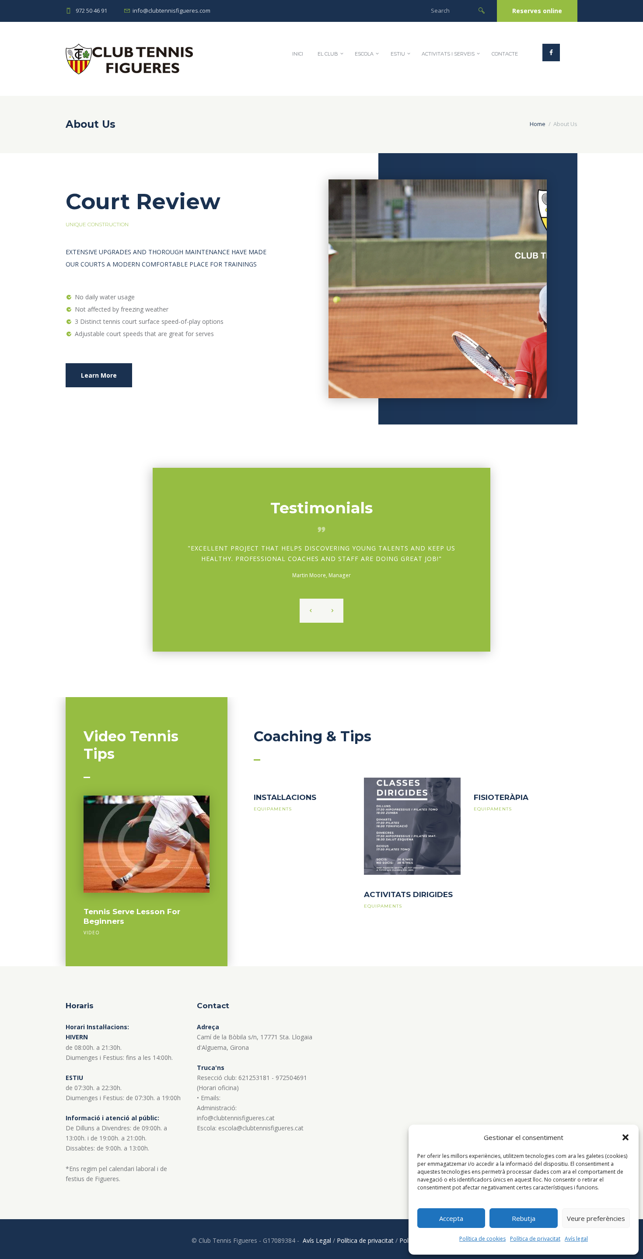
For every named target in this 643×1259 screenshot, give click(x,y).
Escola (364, 54)
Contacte (505, 54)
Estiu (398, 54)
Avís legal (576, 1238)
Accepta (451, 1218)
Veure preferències (596, 1218)
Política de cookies (482, 1238)
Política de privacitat (535, 1238)
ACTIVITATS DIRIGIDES (408, 894)
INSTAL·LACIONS (285, 797)
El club (328, 54)
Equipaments (273, 809)
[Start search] (481, 9)
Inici (297, 54)
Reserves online (537, 11)
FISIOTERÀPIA (501, 797)
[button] (625, 1137)
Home (537, 124)
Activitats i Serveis (448, 54)
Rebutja (523, 1218)
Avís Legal (317, 1240)
